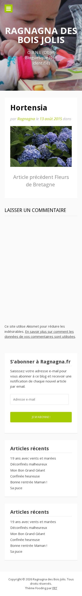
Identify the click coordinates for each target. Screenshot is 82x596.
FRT (54, 588)
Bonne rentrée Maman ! (28, 482)
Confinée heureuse (25, 476)
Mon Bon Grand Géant (27, 470)
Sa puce (16, 488)
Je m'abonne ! (41, 417)
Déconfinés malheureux (28, 464)
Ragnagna (26, 118)
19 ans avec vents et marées (33, 458)
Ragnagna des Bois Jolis (41, 35)
